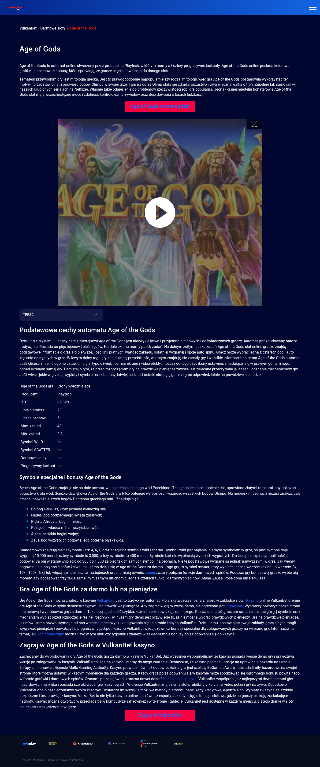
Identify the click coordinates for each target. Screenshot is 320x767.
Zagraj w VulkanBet (160, 715)
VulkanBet (105, 600)
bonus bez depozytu (180, 679)
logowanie (234, 606)
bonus (151, 572)
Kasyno (252, 600)
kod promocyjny (50, 634)
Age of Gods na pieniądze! (160, 106)
